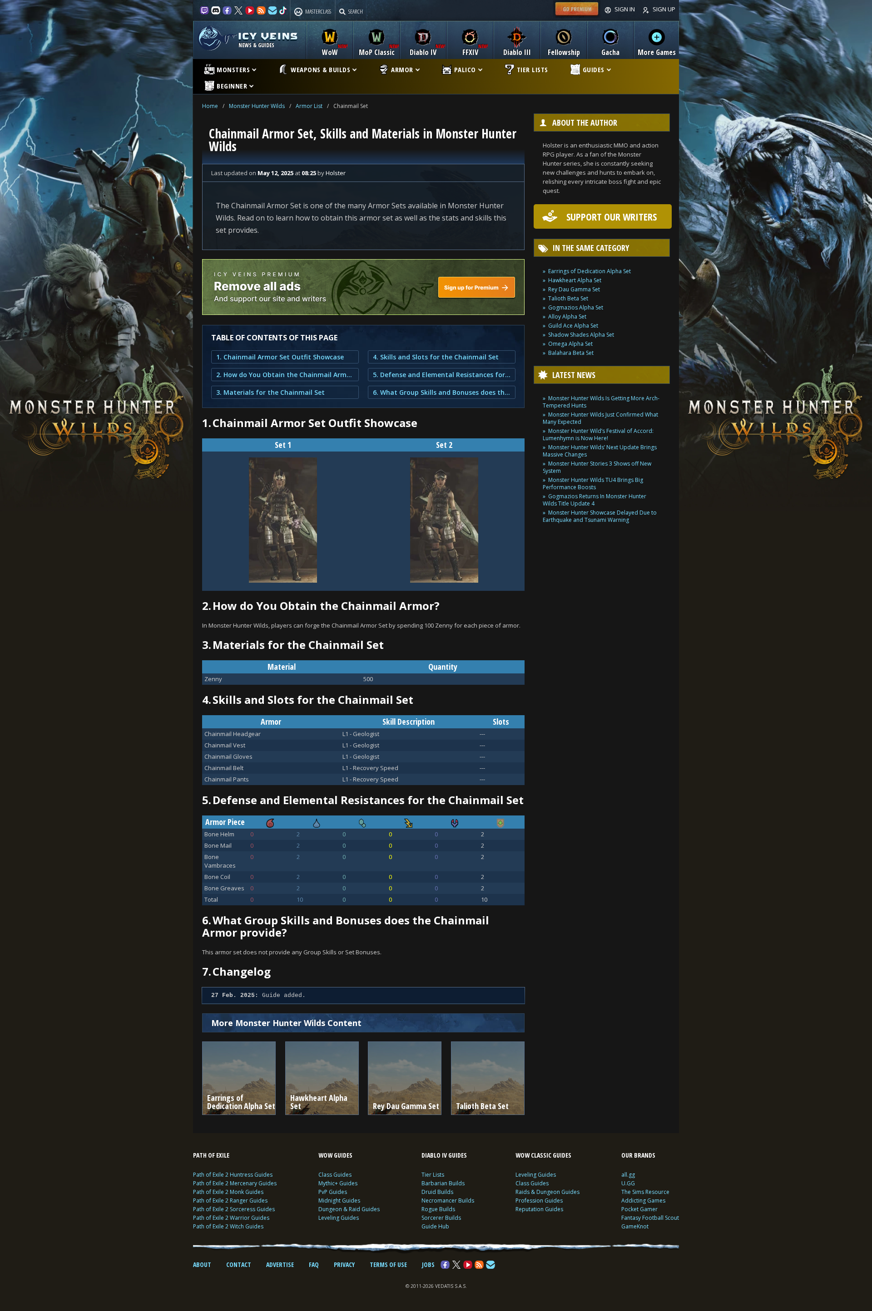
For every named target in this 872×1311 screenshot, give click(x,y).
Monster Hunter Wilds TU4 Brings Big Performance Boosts (593, 483)
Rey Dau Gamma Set (574, 289)
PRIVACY (344, 1264)
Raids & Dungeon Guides (547, 1192)
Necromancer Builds (447, 1200)
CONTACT (238, 1264)
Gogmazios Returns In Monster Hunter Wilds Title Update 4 (594, 499)
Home (210, 106)
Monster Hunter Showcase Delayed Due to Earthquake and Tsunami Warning (600, 516)
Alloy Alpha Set (567, 316)
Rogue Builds (438, 1209)
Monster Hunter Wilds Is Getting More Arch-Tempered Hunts (601, 401)
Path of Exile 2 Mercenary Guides (235, 1183)
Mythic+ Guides (337, 1183)
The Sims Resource (645, 1192)
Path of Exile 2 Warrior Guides (231, 1218)
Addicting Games (643, 1200)
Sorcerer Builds (441, 1218)
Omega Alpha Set (570, 344)
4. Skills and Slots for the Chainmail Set (436, 357)
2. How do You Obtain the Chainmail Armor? (285, 374)
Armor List (309, 106)
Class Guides (335, 1174)
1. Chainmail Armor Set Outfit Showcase (280, 357)
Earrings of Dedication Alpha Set (589, 271)
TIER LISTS (532, 69)
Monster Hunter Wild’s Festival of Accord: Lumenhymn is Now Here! (598, 434)
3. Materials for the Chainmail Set (270, 392)
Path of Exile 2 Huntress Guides (232, 1174)
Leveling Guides (338, 1218)
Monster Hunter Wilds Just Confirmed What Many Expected (600, 418)
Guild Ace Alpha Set (573, 325)
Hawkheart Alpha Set (574, 280)
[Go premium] (576, 15)
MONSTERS (233, 69)
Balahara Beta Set (571, 353)
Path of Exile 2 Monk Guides (228, 1192)
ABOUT (202, 1264)
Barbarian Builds (443, 1183)
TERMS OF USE (388, 1264)
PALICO (465, 69)
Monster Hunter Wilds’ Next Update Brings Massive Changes (600, 450)
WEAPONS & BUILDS (320, 69)
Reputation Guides (539, 1209)
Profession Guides (539, 1200)
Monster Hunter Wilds (257, 106)
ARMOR (402, 69)
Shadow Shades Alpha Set (581, 335)
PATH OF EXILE (211, 1155)
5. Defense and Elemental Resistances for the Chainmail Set (441, 374)
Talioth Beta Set (568, 298)
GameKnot (635, 1226)
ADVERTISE (280, 1264)
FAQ (314, 1264)
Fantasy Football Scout (650, 1218)
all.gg (628, 1174)
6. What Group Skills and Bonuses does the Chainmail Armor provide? (441, 392)
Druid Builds (437, 1192)
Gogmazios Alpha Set (575, 307)
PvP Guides (332, 1192)
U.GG (628, 1183)
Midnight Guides (339, 1200)
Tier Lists (432, 1174)
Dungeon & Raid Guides (349, 1209)
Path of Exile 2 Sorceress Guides (234, 1209)
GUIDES (593, 69)
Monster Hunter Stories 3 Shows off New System (597, 467)
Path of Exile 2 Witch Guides (228, 1226)
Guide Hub (435, 1226)
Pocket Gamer (639, 1209)
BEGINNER (232, 85)
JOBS (428, 1264)
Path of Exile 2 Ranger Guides (230, 1200)
